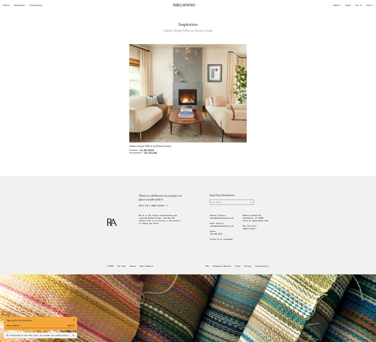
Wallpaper (19, 5)
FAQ (207, 266)
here (266, 220)
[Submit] (249, 202)
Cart (369, 5)
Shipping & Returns (222, 266)
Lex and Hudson (147, 150)
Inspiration (35, 5)
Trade (348, 5)
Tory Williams (150, 152)
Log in (358, 5)
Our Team (121, 266)
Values (133, 266)
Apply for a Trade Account (151, 206)
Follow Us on (221, 239)
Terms (237, 266)
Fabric (6, 5)
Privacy (247, 266)
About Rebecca (146, 266)
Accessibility (262, 266)
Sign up (70, 326)
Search (336, 5)
